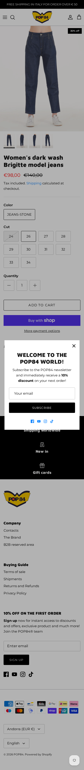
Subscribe (42, 408)
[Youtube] (39, 421)
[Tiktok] (52, 421)
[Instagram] (45, 421)
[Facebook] (32, 421)
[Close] (74, 346)
